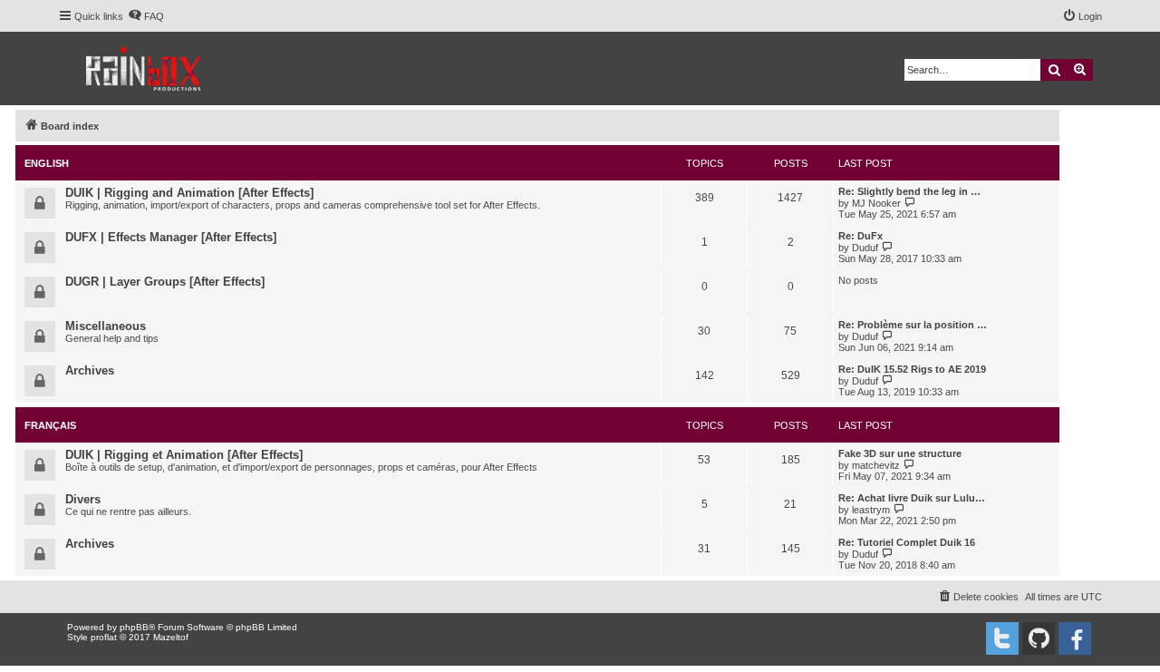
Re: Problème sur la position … (912, 324)
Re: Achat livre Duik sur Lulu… (911, 497)
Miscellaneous (105, 326)
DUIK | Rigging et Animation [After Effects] (184, 455)
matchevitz (876, 465)
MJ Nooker (876, 203)
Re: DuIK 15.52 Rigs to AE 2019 (912, 369)
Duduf (865, 247)
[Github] (1038, 638)
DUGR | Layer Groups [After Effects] (165, 281)
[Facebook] (1074, 638)
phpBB (134, 627)
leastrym (871, 509)
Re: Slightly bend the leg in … (909, 191)
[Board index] (144, 68)
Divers (83, 499)
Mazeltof (170, 637)
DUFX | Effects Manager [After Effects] (170, 237)
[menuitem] (146, 16)
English (46, 163)
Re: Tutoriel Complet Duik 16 (906, 542)
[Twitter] (1002, 638)
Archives (89, 370)
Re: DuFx (860, 235)
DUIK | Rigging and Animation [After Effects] (189, 193)
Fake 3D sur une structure (900, 453)
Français (50, 425)
